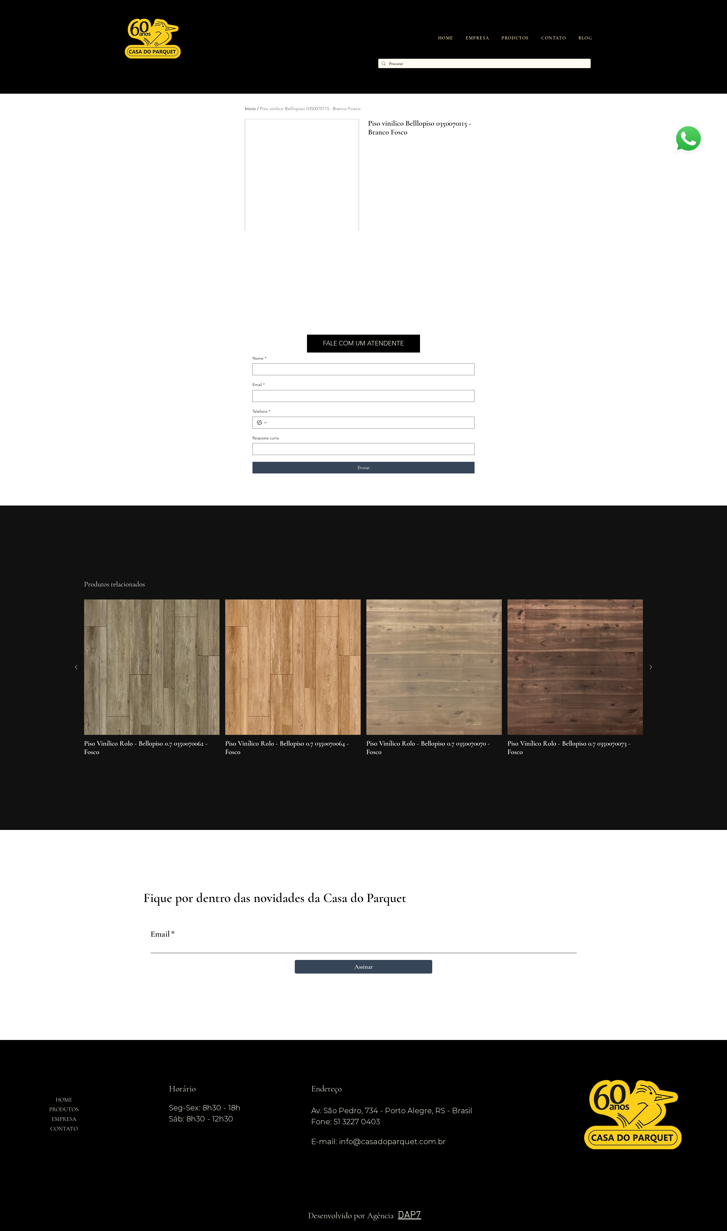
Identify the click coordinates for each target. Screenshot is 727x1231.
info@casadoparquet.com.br (392, 1141)
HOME (64, 1099)
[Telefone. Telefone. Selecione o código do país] (262, 422)
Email (258, 384)
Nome (259, 358)
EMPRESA (64, 1119)
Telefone (261, 411)
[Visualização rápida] (152, 667)
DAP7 (409, 1215)
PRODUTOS (64, 1109)
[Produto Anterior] (76, 667)
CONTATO (64, 1128)
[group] (363, 677)
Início (250, 108)
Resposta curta (265, 438)
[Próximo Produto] (650, 667)
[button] (515, 38)
